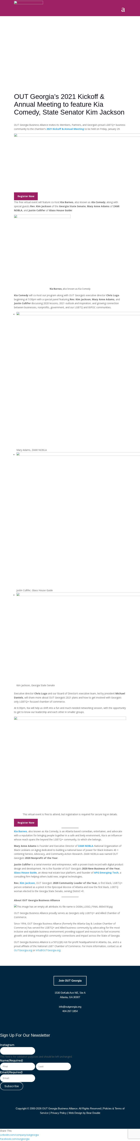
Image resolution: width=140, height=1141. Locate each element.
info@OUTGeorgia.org (48, 950)
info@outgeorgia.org (70, 1006)
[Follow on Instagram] (79, 1022)
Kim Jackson (27, 883)
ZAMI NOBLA (85, 846)
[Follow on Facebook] (61, 1022)
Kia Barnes (20, 831)
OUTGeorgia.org (23, 950)
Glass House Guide (25, 872)
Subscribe (11, 1086)
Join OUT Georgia (70, 980)
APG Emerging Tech (106, 872)
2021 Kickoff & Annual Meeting (65, 129)
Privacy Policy (59, 1112)
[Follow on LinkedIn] (70, 1022)
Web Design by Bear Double (84, 1112)
